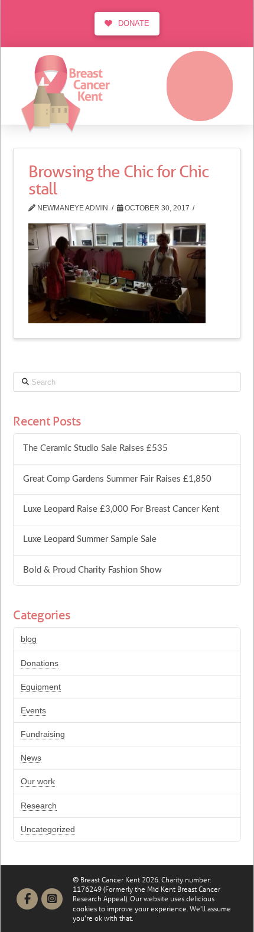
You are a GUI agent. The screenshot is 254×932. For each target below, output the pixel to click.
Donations (39, 663)
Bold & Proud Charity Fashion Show (92, 570)
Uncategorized (48, 829)
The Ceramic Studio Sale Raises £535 (95, 448)
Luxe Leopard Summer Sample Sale (90, 539)
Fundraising (43, 734)
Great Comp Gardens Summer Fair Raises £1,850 (117, 479)
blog (29, 639)
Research (39, 805)
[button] (200, 86)
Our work (38, 781)
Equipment (41, 686)
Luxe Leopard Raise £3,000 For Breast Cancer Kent (121, 509)
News (31, 757)
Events (33, 710)
